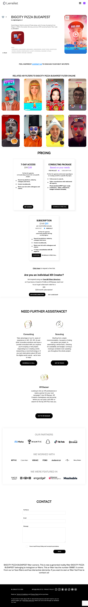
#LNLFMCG (15, 49)
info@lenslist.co (37, 589)
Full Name (26, 510)
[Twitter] (66, 589)
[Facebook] (56, 589)
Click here (36, 268)
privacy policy (49, 589)
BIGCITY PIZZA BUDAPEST (30, 17)
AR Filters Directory (28, 600)
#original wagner (40, 51)
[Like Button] (3, 17)
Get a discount (53, 294)
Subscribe (36, 255)
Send (59, 551)
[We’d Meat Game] (77, 95)
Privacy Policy (34, 594)
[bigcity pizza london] (33, 131)
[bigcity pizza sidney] (33, 95)
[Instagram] (59, 589)
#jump (32, 51)
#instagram (25, 51)
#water (29, 53)
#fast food (45, 49)
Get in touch (59, 363)
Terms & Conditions (22, 594)
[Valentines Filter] (77, 131)
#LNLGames (22, 49)
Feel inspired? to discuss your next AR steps (44, 64)
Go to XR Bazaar (44, 416)
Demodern (16, 28)
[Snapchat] (62, 589)
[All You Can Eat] (11, 131)
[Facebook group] (75, 589)
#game (18, 51)
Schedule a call (28, 363)
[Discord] (72, 589)
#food (14, 51)
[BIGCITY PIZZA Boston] (11, 95)
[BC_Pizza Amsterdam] (55, 131)
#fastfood (53, 49)
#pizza (49, 51)
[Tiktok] (69, 589)
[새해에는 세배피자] (55, 95)
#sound (24, 53)
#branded (29, 49)
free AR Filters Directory (51, 279)
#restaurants (16, 53)
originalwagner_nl (17, 20)
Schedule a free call (49, 255)
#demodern (37, 49)
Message (25, 526)
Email (24, 518)
